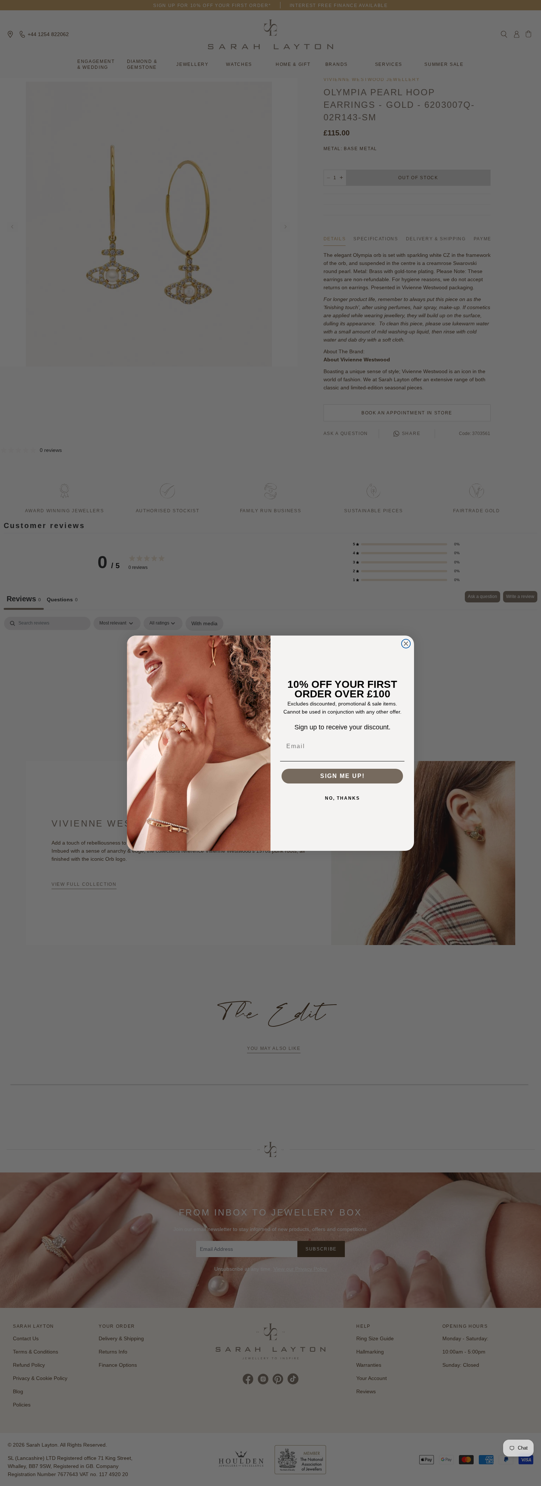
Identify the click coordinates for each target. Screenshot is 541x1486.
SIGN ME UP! (342, 776)
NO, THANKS (342, 798)
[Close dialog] (406, 643)
